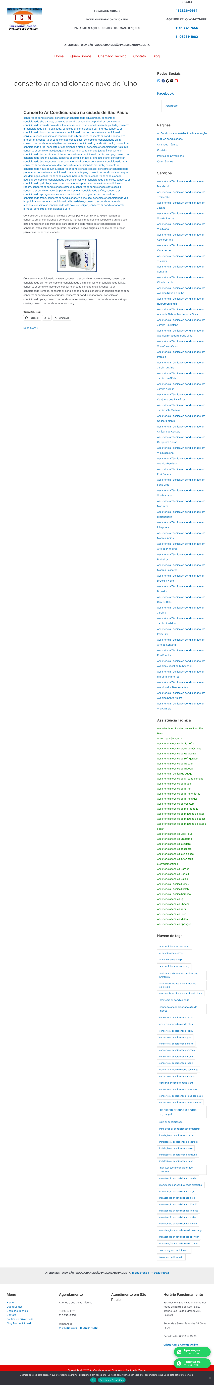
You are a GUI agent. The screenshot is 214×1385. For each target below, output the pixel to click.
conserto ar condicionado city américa (65, 136)
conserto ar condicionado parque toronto (65, 176)
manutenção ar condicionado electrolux (180, 1185)
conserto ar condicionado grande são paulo (88, 143)
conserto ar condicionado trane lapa (178, 1089)
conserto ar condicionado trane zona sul (180, 1102)
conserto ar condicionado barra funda (85, 128)
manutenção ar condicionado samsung (180, 1230)
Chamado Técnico (167, 144)
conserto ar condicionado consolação (60, 139)
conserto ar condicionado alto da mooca (178, 1009)
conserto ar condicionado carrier (70, 132)
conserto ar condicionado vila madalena (60, 201)
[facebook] (164, 81)
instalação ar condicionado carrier (176, 1135)
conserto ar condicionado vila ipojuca (69, 197)
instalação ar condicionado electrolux (178, 1141)
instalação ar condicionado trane (176, 1161)
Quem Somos (165, 161)
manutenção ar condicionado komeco (178, 1210)
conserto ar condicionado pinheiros (94, 179)
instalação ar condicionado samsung (178, 1154)
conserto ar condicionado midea (42, 165)
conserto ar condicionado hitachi (66, 146)
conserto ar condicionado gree (175, 1037)
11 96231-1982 (187, 37)
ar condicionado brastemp (174, 946)
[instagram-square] (172, 81)
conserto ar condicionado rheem (176, 1063)
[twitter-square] (159, 81)
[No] (209, 1377)
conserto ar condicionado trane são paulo (181, 1095)
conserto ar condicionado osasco (77, 168)
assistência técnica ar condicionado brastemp (178, 975)
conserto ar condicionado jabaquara (44, 150)
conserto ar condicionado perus (53, 179)
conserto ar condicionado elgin (102, 139)
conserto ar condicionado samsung (53, 186)
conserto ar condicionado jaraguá (87, 150)
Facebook (165, 93)
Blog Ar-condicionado (170, 138)
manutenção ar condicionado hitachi (178, 1204)
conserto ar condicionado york (52, 208)
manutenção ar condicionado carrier (178, 1178)
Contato (162, 150)
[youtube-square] (177, 81)
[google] (168, 81)
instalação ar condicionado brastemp (179, 1128)
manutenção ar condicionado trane (178, 1243)
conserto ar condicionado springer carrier (75, 194)
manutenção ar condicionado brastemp (176, 1169)
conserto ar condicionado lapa (109, 161)
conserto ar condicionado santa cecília (98, 186)
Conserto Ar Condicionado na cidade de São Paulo (75, 112)
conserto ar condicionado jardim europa (90, 154)
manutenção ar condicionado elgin (177, 1191)
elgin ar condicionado (171, 1122)
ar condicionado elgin (171, 959)
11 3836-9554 (186, 11)
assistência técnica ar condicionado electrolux (177, 985)
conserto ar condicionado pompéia (70, 183)
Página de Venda (135, 1370)
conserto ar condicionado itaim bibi (108, 146)
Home (10, 1302)
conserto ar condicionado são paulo (44, 190)
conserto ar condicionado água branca (77, 117)
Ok (93, 1380)
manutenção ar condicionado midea (177, 1217)
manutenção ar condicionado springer (179, 1236)
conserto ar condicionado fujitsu (42, 143)
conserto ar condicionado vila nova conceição (61, 205)
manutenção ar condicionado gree (177, 1197)
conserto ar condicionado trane (176, 1082)
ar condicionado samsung (174, 966)
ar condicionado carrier (171, 953)
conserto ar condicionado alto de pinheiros (80, 121)
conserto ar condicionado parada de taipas (62, 172)
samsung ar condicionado (174, 1250)
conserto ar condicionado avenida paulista (92, 125)
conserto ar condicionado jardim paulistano (84, 157)
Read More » (30, 328)
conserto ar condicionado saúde (86, 190)
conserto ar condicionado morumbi (83, 165)
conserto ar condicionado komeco (69, 161)
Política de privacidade (170, 155)
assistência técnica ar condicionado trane (180, 993)
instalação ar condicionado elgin (176, 1148)
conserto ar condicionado (38, 117)
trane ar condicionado (171, 1257)
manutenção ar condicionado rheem (178, 1223)
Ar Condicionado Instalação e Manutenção (182, 133)
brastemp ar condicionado (174, 1000)
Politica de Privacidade (112, 1380)
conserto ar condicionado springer (177, 1076)
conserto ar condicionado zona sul (178, 1112)
